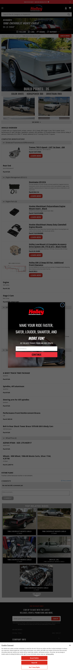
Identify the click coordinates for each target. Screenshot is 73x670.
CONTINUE (36, 354)
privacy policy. (50, 654)
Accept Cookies (34, 658)
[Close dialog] (62, 305)
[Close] (70, 645)
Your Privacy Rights (34, 667)
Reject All (34, 663)
